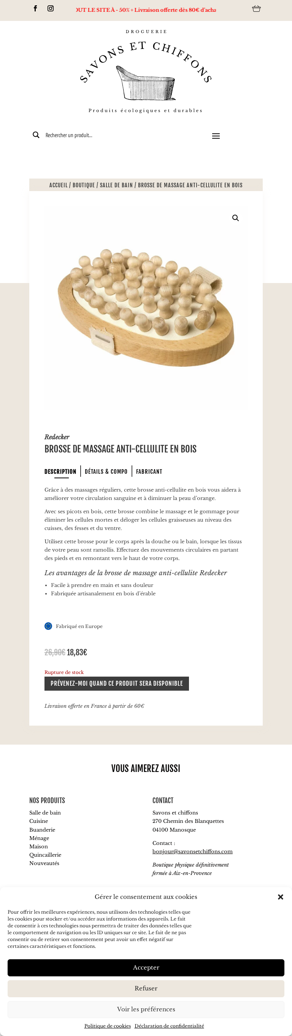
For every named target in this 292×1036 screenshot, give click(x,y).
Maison (38, 846)
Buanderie (42, 830)
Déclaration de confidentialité (169, 1026)
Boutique (84, 185)
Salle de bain (116, 185)
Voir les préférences (146, 1009)
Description (60, 471)
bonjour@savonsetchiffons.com (192, 851)
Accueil (58, 185)
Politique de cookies (107, 1026)
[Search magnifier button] (36, 135)
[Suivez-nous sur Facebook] (35, 8)
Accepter (146, 967)
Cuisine (38, 821)
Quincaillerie (45, 855)
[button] (280, 897)
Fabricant (149, 471)
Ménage (39, 838)
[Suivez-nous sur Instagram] (50, 8)
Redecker (56, 437)
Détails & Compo (106, 471)
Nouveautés (44, 863)
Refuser (146, 988)
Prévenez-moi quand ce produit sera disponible (117, 683)
